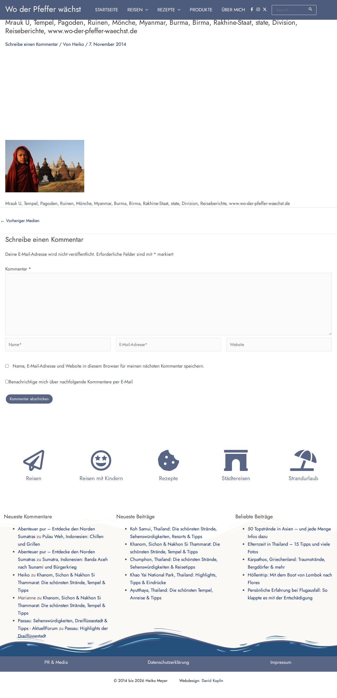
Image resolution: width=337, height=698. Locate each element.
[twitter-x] (265, 9)
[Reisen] (33, 460)
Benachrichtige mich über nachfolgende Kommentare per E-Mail (71, 381)
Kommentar (18, 268)
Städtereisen (236, 478)
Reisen (33, 478)
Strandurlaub (303, 478)
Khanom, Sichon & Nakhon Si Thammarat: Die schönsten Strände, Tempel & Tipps (61, 582)
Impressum (280, 662)
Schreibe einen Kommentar (31, 44)
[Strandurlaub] (303, 460)
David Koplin (212, 681)
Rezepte (168, 478)
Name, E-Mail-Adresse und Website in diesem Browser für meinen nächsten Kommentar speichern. (108, 366)
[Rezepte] (168, 460)
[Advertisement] (168, 93)
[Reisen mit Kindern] (101, 460)
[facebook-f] (252, 9)
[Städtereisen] (235, 460)
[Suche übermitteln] (311, 9)
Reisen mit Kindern (101, 478)
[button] (145, 10)
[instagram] (258, 9)
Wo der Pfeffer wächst (43, 9)
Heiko (24, 574)
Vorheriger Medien (20, 221)
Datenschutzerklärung (168, 662)
